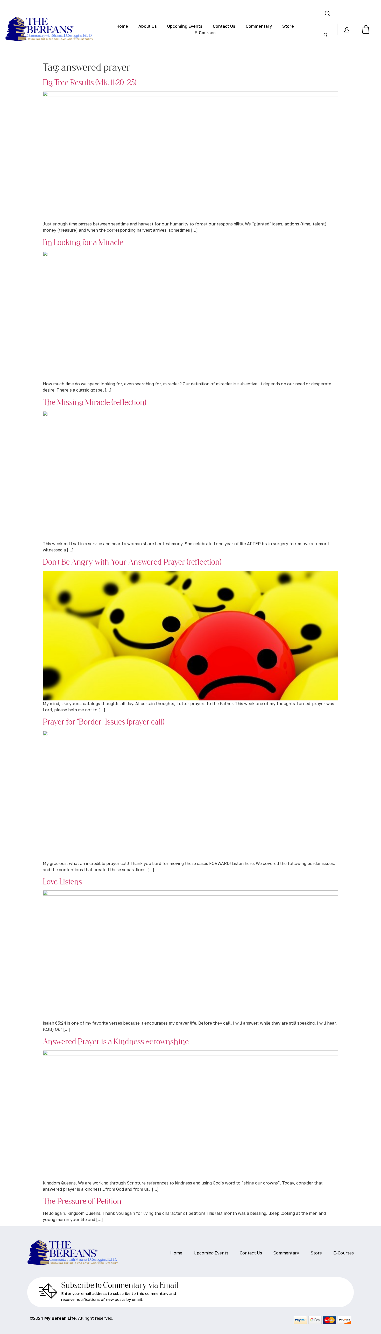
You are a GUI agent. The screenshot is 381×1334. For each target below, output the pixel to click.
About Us (147, 26)
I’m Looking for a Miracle (83, 242)
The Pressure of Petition (82, 1201)
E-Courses (205, 32)
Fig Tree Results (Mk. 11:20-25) (89, 82)
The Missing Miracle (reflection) (94, 402)
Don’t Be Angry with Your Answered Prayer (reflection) (132, 561)
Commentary (259, 26)
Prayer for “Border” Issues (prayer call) (103, 721)
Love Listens (62, 881)
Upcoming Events (184, 26)
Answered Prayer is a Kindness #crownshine (116, 1041)
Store (288, 26)
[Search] (325, 34)
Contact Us (224, 26)
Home (122, 26)
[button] (327, 13)
